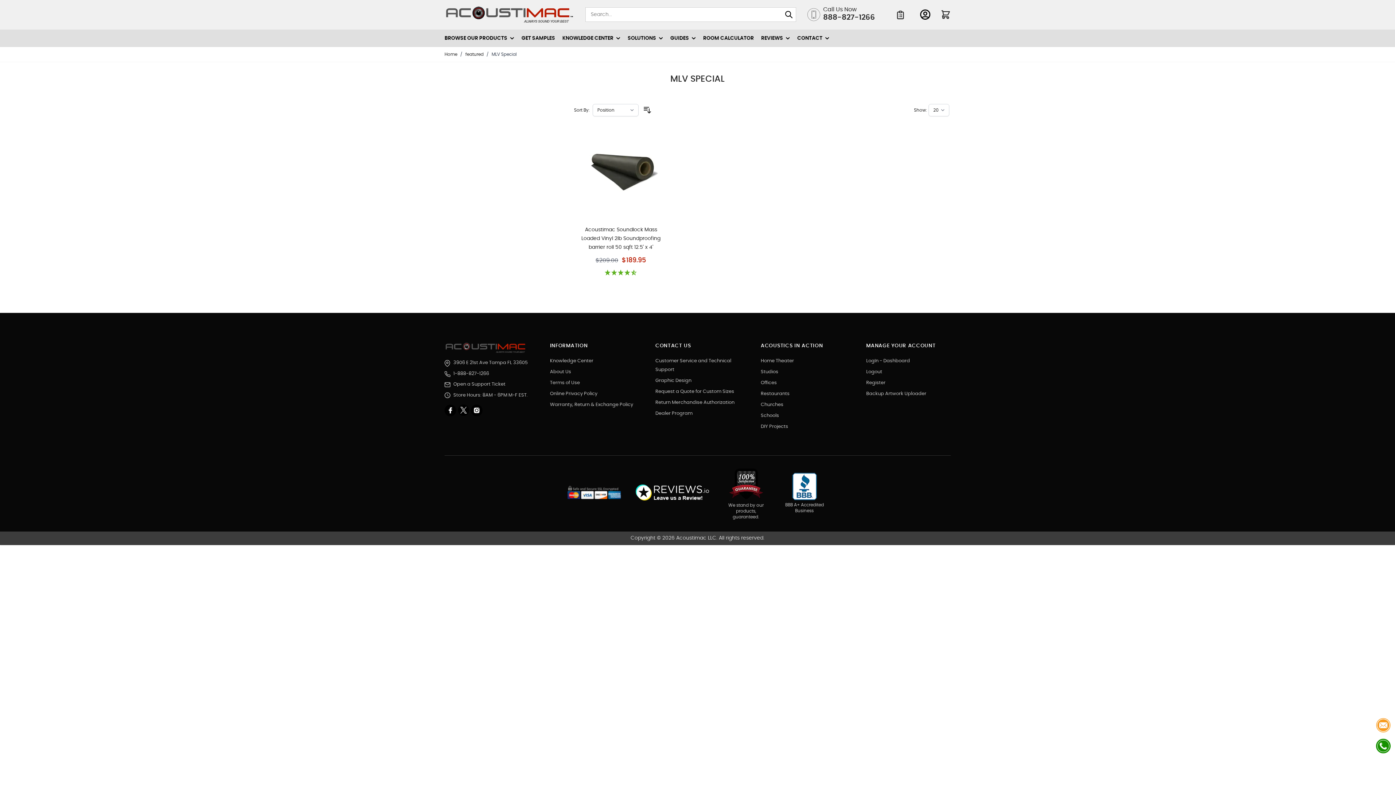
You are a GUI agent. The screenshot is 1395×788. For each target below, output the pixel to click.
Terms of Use (565, 383)
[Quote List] (900, 15)
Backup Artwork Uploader (896, 393)
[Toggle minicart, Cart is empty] (945, 14)
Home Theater (777, 361)
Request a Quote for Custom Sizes (694, 391)
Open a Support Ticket (479, 384)
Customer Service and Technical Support (693, 365)
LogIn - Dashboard (888, 361)
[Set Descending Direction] (647, 110)
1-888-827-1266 (471, 373)
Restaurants (775, 393)
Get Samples (538, 38)
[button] (621, 273)
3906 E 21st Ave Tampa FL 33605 (490, 362)
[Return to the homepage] (487, 347)
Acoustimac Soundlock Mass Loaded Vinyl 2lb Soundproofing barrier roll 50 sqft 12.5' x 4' (620, 238)
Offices (769, 383)
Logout (874, 372)
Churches (772, 404)
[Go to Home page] (510, 15)
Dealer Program (674, 413)
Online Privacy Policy (573, 393)
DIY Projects (774, 426)
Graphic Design (673, 380)
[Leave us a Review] (672, 492)
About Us (560, 372)
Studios (769, 372)
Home (451, 54)
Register (876, 383)
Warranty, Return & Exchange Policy (591, 404)
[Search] (788, 14)
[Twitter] (464, 410)
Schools (770, 415)
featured (474, 54)
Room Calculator (728, 38)
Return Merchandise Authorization (695, 402)
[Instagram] (477, 410)
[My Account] (925, 14)
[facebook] (451, 410)
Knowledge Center (571, 361)
